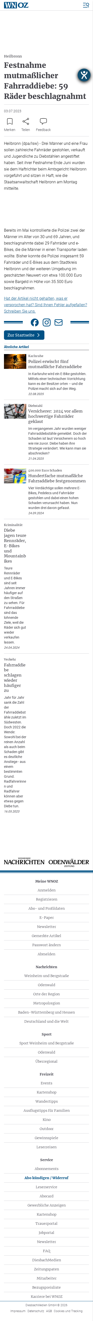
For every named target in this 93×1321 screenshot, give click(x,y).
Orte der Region (46, 994)
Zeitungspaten (46, 1269)
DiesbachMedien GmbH (46, 1305)
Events (46, 1083)
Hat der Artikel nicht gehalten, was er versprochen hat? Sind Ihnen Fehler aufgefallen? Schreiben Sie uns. (45, 305)
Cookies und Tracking (68, 1311)
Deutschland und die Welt (46, 1021)
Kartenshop (47, 1092)
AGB (49, 1311)
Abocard (47, 1196)
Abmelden (46, 954)
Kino (47, 1119)
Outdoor (47, 1129)
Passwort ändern (46, 945)
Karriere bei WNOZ (46, 1296)
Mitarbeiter (47, 1278)
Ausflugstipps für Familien (47, 1110)
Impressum (18, 1311)
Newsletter (46, 927)
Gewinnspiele (46, 1138)
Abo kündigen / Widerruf (46, 1178)
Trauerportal (46, 1223)
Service (46, 1160)
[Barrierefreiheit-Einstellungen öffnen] (84, 75)
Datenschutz (36, 1311)
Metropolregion (46, 1003)
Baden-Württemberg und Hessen (46, 1012)
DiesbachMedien (46, 1260)
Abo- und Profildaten (47, 908)
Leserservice (46, 1187)
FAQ (46, 1251)
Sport (47, 1034)
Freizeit (47, 1074)
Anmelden (47, 890)
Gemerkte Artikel (46, 936)
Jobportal (46, 1232)
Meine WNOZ (46, 881)
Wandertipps (46, 1101)
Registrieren (46, 899)
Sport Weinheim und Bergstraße (46, 1043)
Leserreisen (46, 1147)
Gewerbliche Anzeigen (47, 1205)
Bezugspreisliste (46, 1287)
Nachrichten (46, 967)
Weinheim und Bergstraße (46, 976)
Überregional (46, 1061)
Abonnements (47, 1169)
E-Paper (46, 917)
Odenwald (46, 985)
